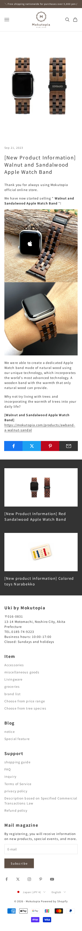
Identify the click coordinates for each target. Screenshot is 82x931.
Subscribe (19, 863)
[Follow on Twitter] (18, 879)
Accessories (14, 665)
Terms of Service (17, 784)
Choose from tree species (25, 708)
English (56, 892)
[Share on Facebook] (13, 446)
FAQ (7, 769)
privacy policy (15, 791)
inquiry (10, 776)
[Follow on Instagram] (29, 879)
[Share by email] (68, 446)
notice (9, 731)
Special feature (17, 739)
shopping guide (17, 762)
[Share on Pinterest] (50, 446)
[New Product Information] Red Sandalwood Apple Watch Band (35, 516)
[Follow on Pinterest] (40, 879)
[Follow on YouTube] (52, 879)
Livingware (13, 679)
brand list (12, 694)
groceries (12, 686)
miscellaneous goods (21, 672)
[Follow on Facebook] (6, 879)
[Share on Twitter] (32, 446)
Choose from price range (24, 701)
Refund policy (16, 810)
